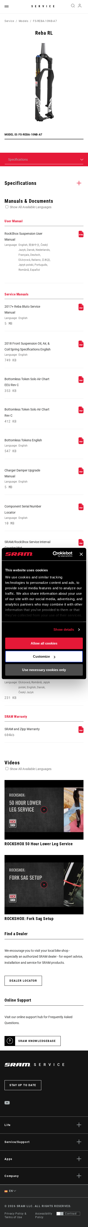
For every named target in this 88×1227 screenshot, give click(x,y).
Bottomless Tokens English (23, 445)
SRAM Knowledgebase (37, 1041)
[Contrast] (60, 1213)
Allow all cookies (44, 643)
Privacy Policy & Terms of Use (15, 1215)
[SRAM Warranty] (81, 732)
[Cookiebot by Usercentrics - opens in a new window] (54, 554)
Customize (41, 656)
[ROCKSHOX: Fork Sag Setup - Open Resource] (44, 885)
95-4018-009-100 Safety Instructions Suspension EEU (27, 684)
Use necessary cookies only (44, 670)
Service (44, 6)
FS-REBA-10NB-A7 (45, 21)
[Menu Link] (7, 6)
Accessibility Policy (43, 1215)
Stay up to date (22, 1085)
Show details (63, 629)
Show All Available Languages (30, 207)
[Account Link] (80, 7)
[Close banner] (81, 554)
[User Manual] (81, 236)
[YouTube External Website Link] (7, 1103)
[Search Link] (73, 7)
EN (10, 1191)
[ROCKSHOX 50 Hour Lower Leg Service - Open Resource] (44, 810)
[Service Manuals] (81, 309)
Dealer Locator (23, 980)
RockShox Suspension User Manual (27, 252)
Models (23, 21)
